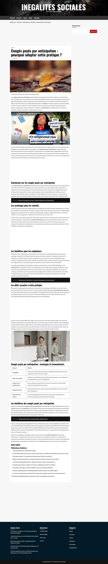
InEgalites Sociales (53, 7)
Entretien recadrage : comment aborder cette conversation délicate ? (33, 467)
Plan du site (43, 537)
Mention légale (43, 534)
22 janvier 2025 (15, 58)
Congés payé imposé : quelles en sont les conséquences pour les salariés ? (34, 465)
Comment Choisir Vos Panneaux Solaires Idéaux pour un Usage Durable (25, 547)
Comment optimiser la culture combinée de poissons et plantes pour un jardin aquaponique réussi (24, 552)
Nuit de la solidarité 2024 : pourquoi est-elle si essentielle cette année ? (33, 476)
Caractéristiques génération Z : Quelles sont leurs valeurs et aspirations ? (34, 462)
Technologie (37, 18)
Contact (42, 540)
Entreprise (19, 18)
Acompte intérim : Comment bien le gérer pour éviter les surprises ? (32, 456)
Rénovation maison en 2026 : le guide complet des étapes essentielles (23, 542)
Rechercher (76, 26)
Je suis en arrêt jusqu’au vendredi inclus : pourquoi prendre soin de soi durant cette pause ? (39, 473)
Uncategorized (73, 547)
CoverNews (55, 561)
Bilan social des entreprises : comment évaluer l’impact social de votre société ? (36, 459)
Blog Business (13, 22)
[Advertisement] (40, 34)
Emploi (30, 18)
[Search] (97, 17)
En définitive (54, 194)
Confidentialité (43, 531)
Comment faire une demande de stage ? (24, 450)
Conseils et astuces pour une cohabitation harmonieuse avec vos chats (24, 537)
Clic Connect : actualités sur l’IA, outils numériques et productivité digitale (24, 532)
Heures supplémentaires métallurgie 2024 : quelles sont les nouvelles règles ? (35, 470)
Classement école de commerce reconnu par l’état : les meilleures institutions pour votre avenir (40, 453)
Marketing (12, 18)
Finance (25, 18)
